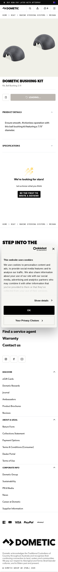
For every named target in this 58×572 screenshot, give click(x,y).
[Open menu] (54, 8)
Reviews (6, 413)
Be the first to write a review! (29, 194)
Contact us (11, 345)
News (15, 494)
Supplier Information (12, 508)
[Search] (30, 8)
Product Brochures (21, 406)
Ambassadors (9, 399)
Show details (41, 300)
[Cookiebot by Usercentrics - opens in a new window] (35, 249)
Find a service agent (19, 331)
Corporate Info (10, 467)
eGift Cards (8, 379)
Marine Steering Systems (32, 15)
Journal (5, 392)
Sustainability (9, 481)
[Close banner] (53, 249)
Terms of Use (8, 460)
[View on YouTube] (22, 359)
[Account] (37, 8)
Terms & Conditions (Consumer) (18, 447)
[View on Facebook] (14, 359)
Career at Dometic (21, 501)
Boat (13, 15)
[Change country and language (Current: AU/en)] (54, 2)
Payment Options (20, 440)
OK (29, 310)
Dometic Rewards (11, 385)
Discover (7, 372)
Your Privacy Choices (27, 320)
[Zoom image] (29, 48)
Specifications (11, 146)
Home (4, 15)
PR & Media (17, 488)
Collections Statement (13, 433)
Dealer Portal (18, 453)
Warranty (10, 338)
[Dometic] (10, 8)
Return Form (8, 426)
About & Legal (9, 420)
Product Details (12, 112)
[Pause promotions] (4, 2)
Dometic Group (19, 474)
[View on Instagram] (5, 359)
